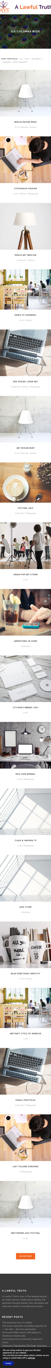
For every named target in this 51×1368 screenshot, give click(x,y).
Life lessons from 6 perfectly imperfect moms (22, 1341)
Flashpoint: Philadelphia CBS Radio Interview (24, 1345)
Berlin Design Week (25, 122)
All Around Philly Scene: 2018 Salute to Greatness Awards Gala (21, 1334)
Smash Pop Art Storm (25, 574)
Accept (8, 1363)
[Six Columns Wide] (25, 93)
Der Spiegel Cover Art (25, 381)
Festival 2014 (25, 508)
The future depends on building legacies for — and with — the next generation (24, 1328)
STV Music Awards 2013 (25, 707)
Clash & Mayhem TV (26, 840)
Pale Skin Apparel (26, 774)
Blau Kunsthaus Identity (25, 973)
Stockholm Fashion (25, 188)
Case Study (25, 907)
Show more (25, 1256)
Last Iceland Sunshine (26, 1166)
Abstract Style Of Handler (25, 1033)
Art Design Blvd (25, 448)
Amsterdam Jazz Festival (25, 1233)
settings (31, 1358)
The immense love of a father (17, 1322)
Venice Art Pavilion (25, 255)
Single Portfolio (25, 1100)
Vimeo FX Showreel (26, 315)
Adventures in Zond (25, 641)
